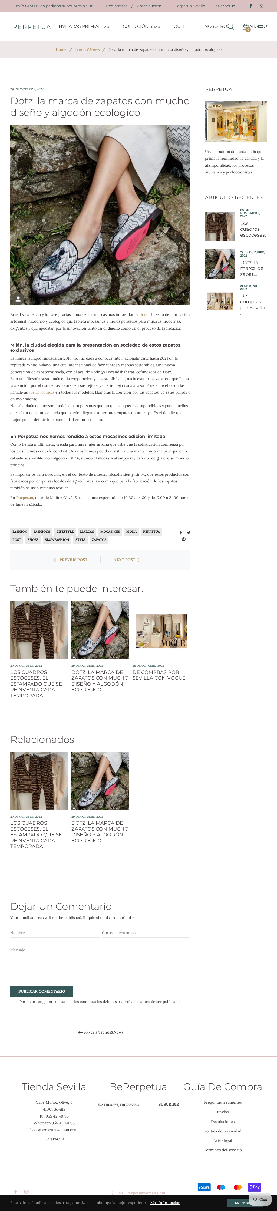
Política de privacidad (222, 1131)
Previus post (73, 559)
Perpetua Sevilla (189, 6)
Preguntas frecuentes (223, 1102)
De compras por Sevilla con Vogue (159, 675)
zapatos (99, 540)
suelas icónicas (41, 392)
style (80, 540)
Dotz (143, 314)
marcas (87, 531)
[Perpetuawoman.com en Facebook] (250, 6)
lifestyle (65, 531)
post (16, 540)
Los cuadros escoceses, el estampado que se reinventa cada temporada (36, 684)
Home (61, 49)
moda (131, 531)
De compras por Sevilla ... (252, 304)
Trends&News (87, 49)
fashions (42, 531)
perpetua (151, 531)
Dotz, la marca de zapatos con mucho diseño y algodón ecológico (99, 681)
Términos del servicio (223, 1150)
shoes (33, 540)
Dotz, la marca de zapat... (251, 268)
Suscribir (169, 1104)
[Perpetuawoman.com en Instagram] (261, 6)
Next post (124, 559)
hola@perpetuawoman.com (54, 1129)
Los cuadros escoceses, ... (253, 232)
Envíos (223, 1111)
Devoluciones (223, 1121)
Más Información (165, 1202)
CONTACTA (54, 1139)
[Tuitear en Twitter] (188, 531)
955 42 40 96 (57, 1116)
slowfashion (57, 540)
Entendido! (245, 1203)
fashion (19, 531)
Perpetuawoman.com (145, 1192)
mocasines (110, 531)
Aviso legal (222, 1140)
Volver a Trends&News (103, 1032)
